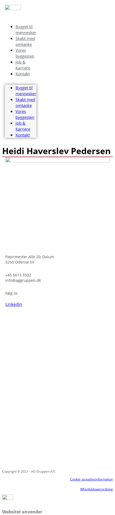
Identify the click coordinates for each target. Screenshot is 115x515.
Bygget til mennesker (26, 29)
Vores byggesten (25, 53)
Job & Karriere (23, 65)
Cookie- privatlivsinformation (91, 479)
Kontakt (23, 73)
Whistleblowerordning (96, 489)
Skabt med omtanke (25, 41)
